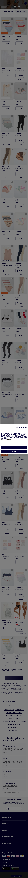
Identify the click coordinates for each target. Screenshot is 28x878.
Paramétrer (14, 442)
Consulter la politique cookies (6, 439)
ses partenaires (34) (8, 431)
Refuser (14, 447)
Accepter (14, 451)
